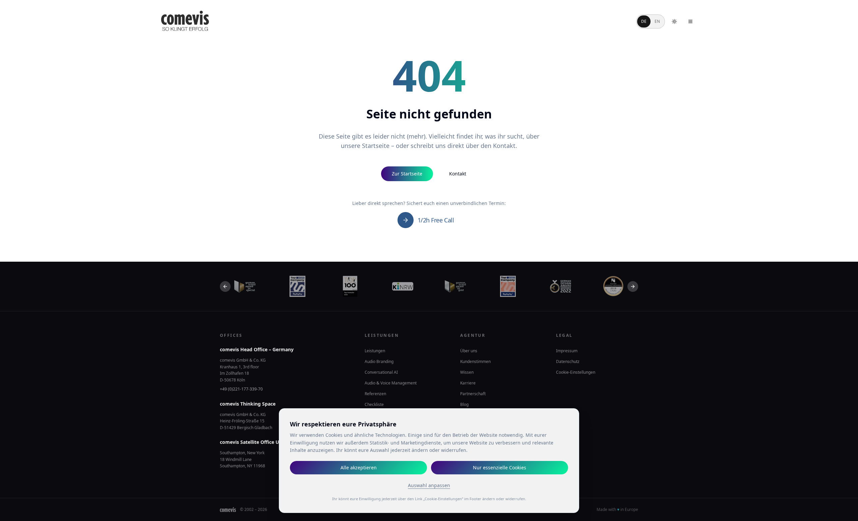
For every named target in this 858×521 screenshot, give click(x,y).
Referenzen (375, 394)
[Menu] (690, 21)
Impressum (566, 351)
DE (644, 21)
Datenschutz (567, 361)
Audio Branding (379, 361)
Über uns (468, 351)
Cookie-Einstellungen (575, 372)
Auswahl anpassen (429, 485)
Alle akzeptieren (359, 467)
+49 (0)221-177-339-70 (241, 389)
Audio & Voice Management (391, 383)
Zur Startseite (407, 173)
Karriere (468, 383)
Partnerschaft (473, 394)
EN (657, 21)
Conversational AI (381, 372)
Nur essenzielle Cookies (499, 467)
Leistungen (375, 351)
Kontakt (457, 173)
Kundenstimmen (475, 361)
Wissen (467, 372)
